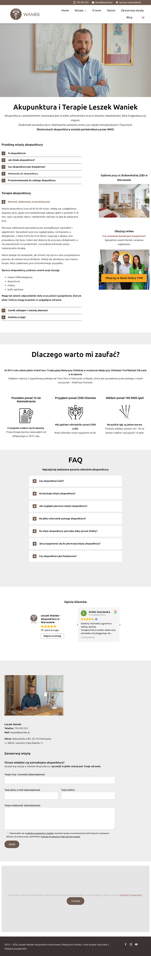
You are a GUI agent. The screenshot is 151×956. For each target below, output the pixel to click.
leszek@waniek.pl (104, 2)
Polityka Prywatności (50, 837)
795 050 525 (83, 2)
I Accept (75, 901)
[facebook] (125, 944)
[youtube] (136, 944)
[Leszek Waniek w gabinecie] (33, 676)
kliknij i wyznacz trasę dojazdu (24, 743)
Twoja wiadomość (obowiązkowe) (22, 805)
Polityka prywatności (15, 948)
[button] (42, 153)
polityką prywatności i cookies (40, 833)
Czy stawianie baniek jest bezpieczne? (124, 236)
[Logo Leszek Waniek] (25, 6)
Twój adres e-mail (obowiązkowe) (22, 790)
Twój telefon (68, 790)
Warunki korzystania (70, 837)
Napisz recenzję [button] (52, 635)
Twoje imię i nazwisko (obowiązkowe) (24, 774)
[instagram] (131, 944)
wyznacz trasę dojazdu (130, 2)
